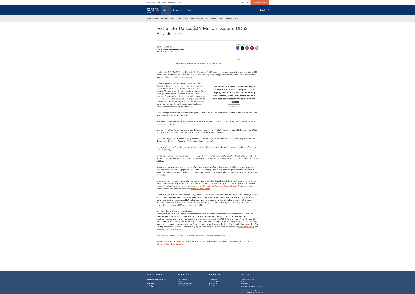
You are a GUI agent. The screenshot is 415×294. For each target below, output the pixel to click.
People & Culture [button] (232, 18)
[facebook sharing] (237, 48)
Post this (235, 109)
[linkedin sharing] (247, 48)
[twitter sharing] (242, 48)
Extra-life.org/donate (200, 191)
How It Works (161, 2)
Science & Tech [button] (182, 18)
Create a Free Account (260, 2)
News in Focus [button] (152, 18)
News (165, 10)
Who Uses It (172, 2)
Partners (180, 281)
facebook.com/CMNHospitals (169, 231)
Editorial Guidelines (184, 285)
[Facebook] (149, 286)
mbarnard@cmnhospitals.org (169, 246)
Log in (243, 281)
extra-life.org (186, 79)
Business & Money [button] (167, 18)
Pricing (180, 2)
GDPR (247, 2)
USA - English (178, 34)
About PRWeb (182, 279)
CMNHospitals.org (246, 229)
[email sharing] (257, 48)
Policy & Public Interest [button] (214, 18)
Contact (190, 10)
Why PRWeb (151, 2)
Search (263, 10)
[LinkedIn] (152, 286)
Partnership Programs (185, 283)
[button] (207, 60)
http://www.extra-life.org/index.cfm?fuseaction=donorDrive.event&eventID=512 (191, 238)
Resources (177, 10)
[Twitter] (147, 286)
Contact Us (149, 283)
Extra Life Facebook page (226, 188)
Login (241, 2)
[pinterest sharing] (252, 48)
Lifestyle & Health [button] (197, 18)
